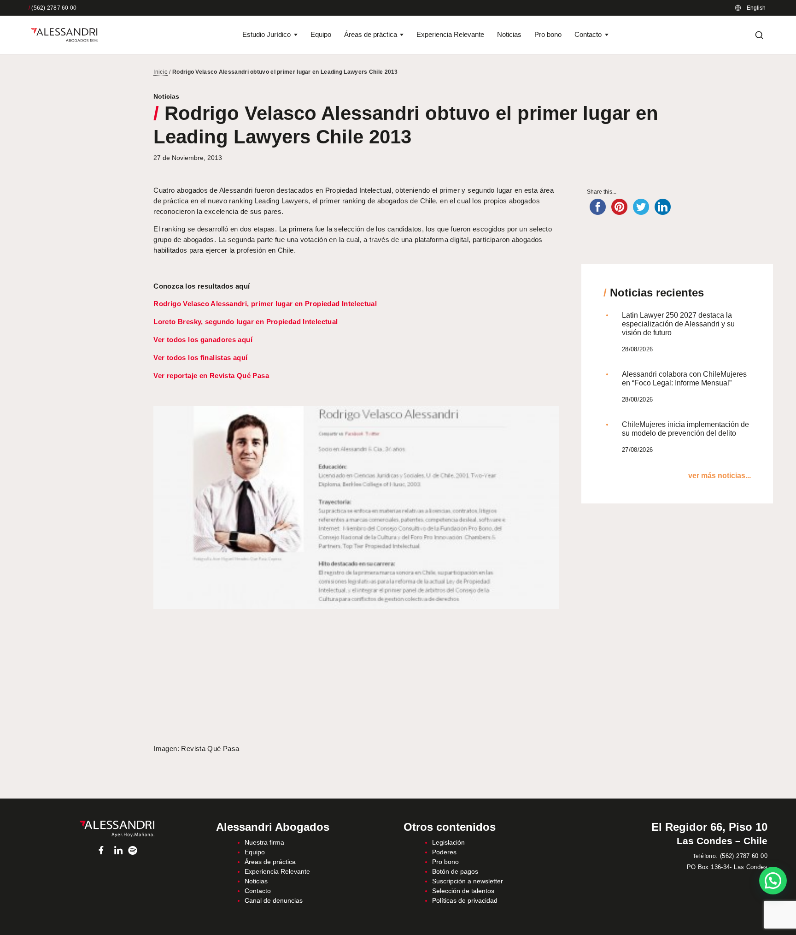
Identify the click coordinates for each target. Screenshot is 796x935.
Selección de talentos (463, 890)
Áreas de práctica (370, 34)
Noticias (509, 34)
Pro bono (548, 34)
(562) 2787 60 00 (52, 8)
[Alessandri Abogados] (64, 35)
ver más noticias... (719, 475)
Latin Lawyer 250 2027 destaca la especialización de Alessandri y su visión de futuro (678, 324)
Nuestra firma (264, 842)
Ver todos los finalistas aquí (200, 357)
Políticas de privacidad (465, 900)
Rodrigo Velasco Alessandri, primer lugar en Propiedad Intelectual (265, 304)
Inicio (160, 72)
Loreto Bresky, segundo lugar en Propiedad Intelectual (245, 321)
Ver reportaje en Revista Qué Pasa (211, 375)
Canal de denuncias (274, 900)
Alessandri (117, 829)
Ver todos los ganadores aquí (202, 339)
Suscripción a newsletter (467, 881)
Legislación (448, 842)
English (756, 8)
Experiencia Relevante (450, 34)
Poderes (444, 852)
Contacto (588, 34)
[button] (773, 880)
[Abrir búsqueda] (759, 35)
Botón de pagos (455, 871)
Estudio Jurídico (266, 34)
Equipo (320, 34)
